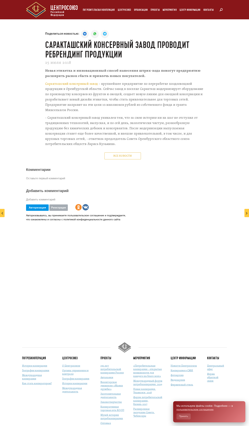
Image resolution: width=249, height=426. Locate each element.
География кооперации (35, 370)
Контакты (208, 10)
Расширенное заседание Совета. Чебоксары (144, 413)
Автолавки (106, 377)
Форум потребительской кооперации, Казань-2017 (147, 401)
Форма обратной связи (212, 378)
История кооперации (34, 365)
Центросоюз (124, 10)
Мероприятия (170, 10)
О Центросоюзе (71, 365)
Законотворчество (111, 402)
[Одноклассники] (78, 207)
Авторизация (37, 207)
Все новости (122, 156)
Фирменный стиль (182, 384)
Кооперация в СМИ (182, 370)
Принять (183, 416)
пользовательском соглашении (194, 409)
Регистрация (58, 207)
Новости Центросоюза (184, 365)
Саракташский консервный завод (71, 84)
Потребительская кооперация (99, 10)
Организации (141, 10)
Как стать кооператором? (37, 383)
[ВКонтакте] (85, 207)
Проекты (155, 10)
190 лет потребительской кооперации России (112, 369)
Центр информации (190, 10)
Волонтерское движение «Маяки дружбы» (111, 386)
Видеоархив (178, 380)
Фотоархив (177, 375)
